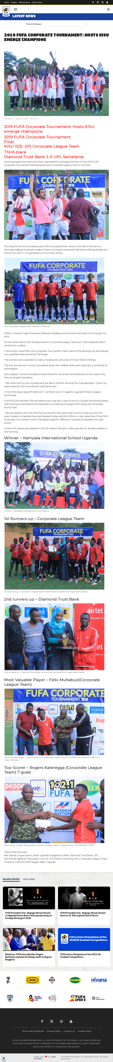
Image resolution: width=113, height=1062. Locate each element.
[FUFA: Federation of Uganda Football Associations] (6, 12)
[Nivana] (78, 980)
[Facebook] (93, 2)
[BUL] (56, 980)
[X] (97, 2)
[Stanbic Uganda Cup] (14, 998)
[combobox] (56, 24)
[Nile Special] (35, 980)
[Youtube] (107, 2)
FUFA (6, 2)
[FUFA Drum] (98, 998)
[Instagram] (102, 2)
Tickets (13, 2)
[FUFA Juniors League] (35, 998)
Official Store (24, 2)
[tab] (12, 879)
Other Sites (37, 2)
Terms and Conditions (33, 1031)
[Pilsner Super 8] (56, 998)
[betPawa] (99, 980)
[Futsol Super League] (77, 998)
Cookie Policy (84, 1031)
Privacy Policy (54, 1031)
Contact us (69, 1031)
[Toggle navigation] (15, 9)
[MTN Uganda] (13, 980)
